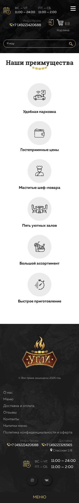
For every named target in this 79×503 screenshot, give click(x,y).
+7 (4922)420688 (27, 25)
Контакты (11, 419)
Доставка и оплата (18, 406)
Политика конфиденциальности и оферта (37, 432)
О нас (8, 393)
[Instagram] (32, 480)
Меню (8, 399)
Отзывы (10, 412)
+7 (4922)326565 (58, 445)
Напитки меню (15, 426)
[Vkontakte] (47, 480)
